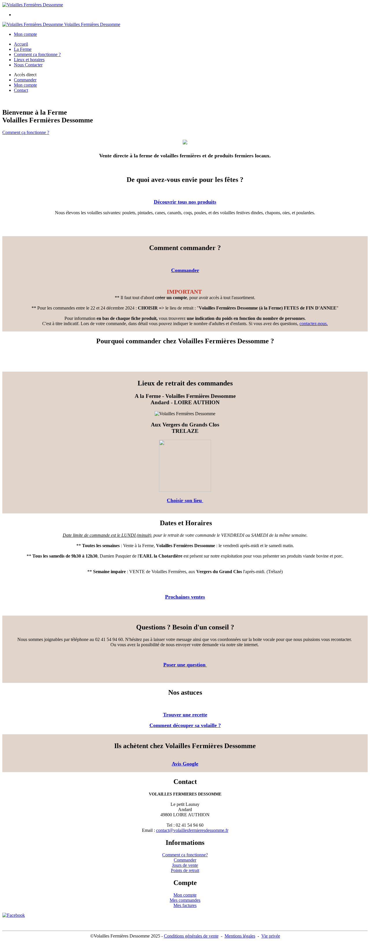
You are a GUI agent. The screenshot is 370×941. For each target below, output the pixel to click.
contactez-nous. (313, 323)
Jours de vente (185, 865)
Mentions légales (240, 935)
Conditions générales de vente (191, 935)
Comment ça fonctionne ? (37, 54)
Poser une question (185, 665)
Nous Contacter (28, 64)
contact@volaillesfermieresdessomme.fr (192, 830)
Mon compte (185, 894)
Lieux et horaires (29, 59)
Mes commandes (185, 900)
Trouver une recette (185, 715)
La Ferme (23, 49)
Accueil (21, 44)
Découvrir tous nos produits (185, 202)
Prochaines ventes (185, 597)
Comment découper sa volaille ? (185, 725)
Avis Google (185, 764)
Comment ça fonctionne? (185, 854)
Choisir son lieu (185, 500)
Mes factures (185, 905)
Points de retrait (185, 870)
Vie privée (270, 935)
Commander (185, 270)
